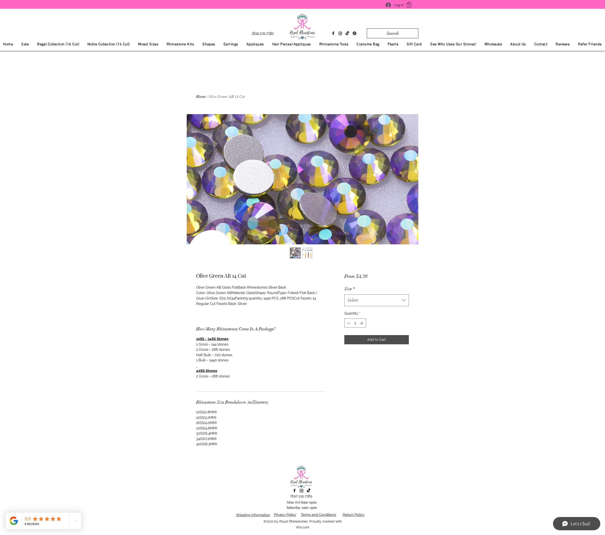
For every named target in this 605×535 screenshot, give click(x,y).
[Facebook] (333, 33)
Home (201, 96)
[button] (408, 5)
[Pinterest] (354, 33)
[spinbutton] (355, 323)
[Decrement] (348, 323)
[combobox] (376, 300)
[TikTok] (347, 33)
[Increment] (362, 323)
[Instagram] (340, 33)
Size (349, 288)
